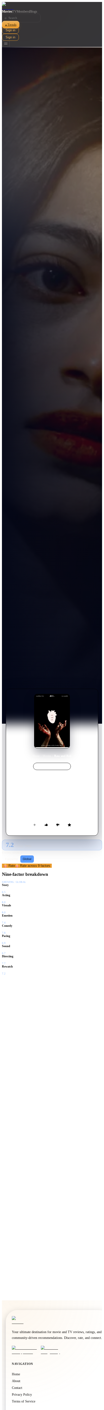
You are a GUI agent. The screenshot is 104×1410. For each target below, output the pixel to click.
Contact (17, 1388)
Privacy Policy (22, 1394)
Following (11, 859)
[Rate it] (69, 825)
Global (27, 859)
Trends (10, 24)
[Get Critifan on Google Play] (54, 1350)
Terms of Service (23, 1401)
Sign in (10, 30)
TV (14, 11)
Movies (7, 11)
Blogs (33, 11)
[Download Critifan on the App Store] (25, 1350)
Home (36, 756)
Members (23, 11)
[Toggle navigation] (6, 44)
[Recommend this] (46, 825)
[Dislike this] (58, 825)
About (16, 1381)
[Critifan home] (52, 6)
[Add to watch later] (34, 825)
